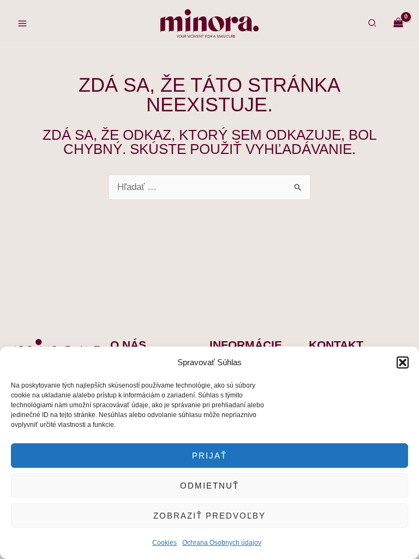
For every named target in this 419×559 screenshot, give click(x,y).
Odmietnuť (209, 485)
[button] (402, 362)
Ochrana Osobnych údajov (221, 542)
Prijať (209, 455)
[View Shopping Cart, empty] (398, 23)
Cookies (164, 542)
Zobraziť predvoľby (209, 515)
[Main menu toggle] (22, 23)
